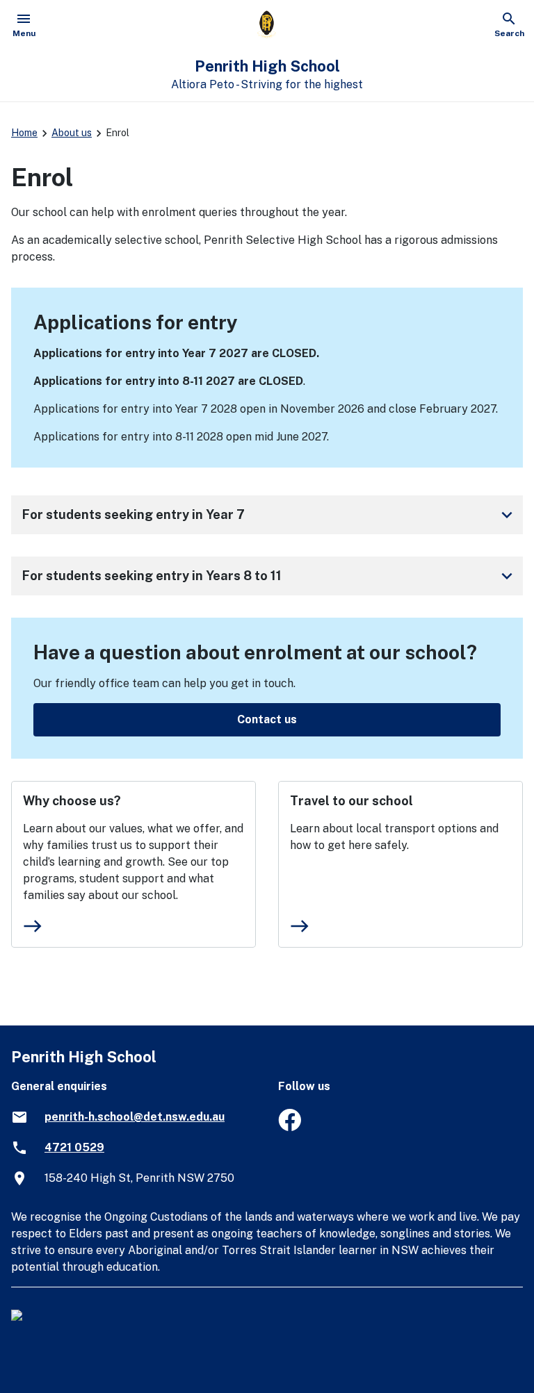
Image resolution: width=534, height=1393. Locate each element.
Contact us (267, 719)
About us (71, 132)
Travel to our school (351, 800)
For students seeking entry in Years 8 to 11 (269, 576)
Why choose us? (72, 800)
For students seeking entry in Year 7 (269, 514)
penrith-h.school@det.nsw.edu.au (134, 1116)
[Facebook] (289, 1127)
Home (24, 132)
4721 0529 (74, 1147)
